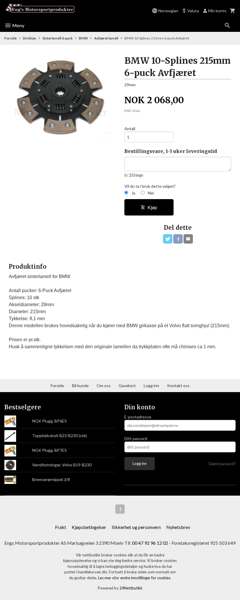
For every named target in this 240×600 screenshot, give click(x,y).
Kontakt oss (178, 385)
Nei (151, 192)
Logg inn (151, 385)
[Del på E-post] (188, 239)
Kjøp (152, 207)
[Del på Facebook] (178, 239)
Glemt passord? (222, 463)
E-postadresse (137, 416)
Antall (129, 128)
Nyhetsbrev (178, 527)
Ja (133, 192)
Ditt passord (135, 438)
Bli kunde (80, 385)
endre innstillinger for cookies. (145, 577)
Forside (10, 38)
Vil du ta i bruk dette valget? (150, 186)
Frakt (60, 527)
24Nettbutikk (131, 588)
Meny (18, 25)
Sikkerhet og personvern (136, 527)
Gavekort (127, 385)
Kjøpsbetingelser (89, 527)
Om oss (104, 385)
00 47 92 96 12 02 (150, 543)
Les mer (105, 577)
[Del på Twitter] (167, 239)
